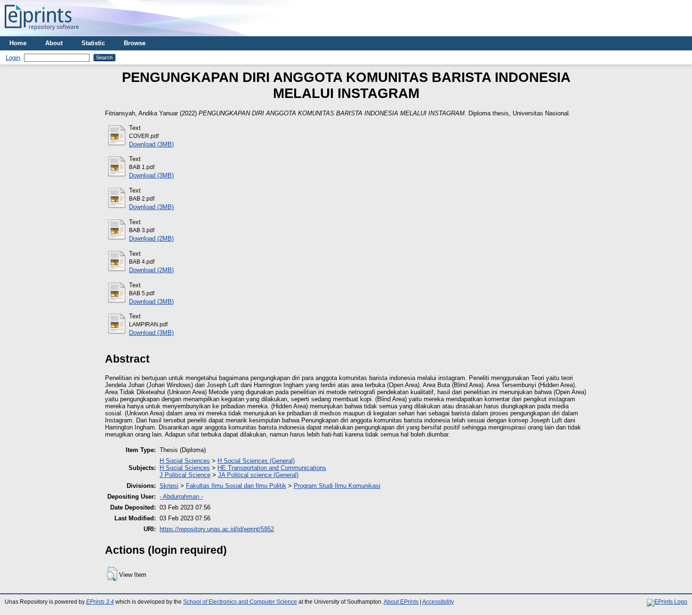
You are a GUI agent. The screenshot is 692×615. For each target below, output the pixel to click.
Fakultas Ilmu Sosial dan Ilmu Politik (236, 485)
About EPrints (401, 602)
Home (17, 43)
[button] (111, 574)
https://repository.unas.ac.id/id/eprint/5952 (217, 529)
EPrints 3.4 (100, 602)
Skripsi (169, 485)
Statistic (93, 43)
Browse (134, 43)
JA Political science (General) (258, 474)
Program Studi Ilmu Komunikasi (337, 485)
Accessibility (438, 602)
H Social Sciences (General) (256, 460)
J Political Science (185, 474)
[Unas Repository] (41, 32)
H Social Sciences (185, 460)
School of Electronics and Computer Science (240, 602)
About (54, 43)
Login (13, 57)
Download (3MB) (151, 144)
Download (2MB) (151, 238)
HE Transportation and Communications (271, 467)
